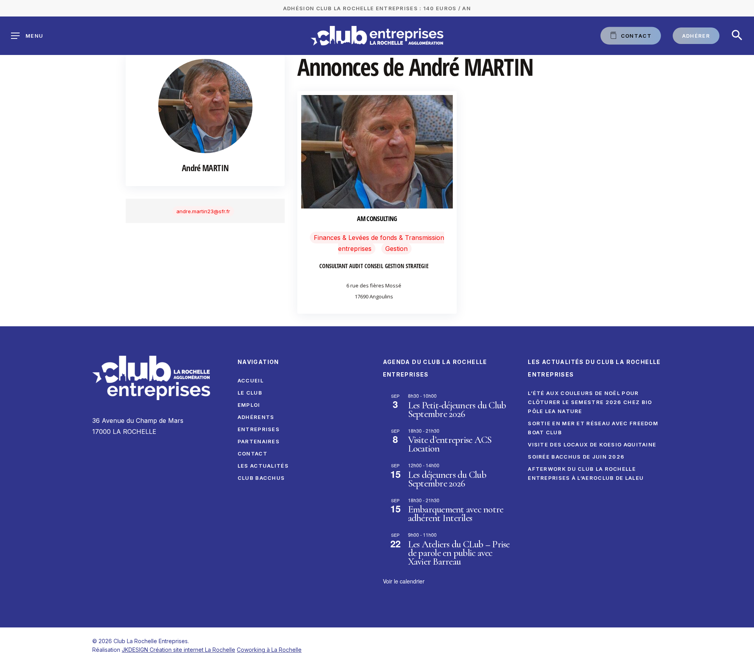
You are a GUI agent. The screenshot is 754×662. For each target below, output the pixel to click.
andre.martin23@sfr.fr (203, 211)
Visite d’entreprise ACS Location (450, 444)
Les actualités (263, 466)
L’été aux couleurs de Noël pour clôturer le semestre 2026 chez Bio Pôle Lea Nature (590, 402)
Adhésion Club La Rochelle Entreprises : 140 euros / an (377, 8)
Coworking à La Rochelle (269, 649)
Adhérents (256, 417)
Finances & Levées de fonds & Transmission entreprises (379, 243)
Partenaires (259, 441)
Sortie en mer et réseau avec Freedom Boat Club (593, 427)
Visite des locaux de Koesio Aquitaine (592, 444)
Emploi (249, 405)
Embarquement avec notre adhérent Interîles (455, 513)
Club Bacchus (261, 478)
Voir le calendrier (404, 581)
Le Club (250, 393)
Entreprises (259, 429)
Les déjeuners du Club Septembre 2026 (447, 479)
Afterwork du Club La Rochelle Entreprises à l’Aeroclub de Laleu (586, 473)
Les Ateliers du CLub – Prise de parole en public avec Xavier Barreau (459, 552)
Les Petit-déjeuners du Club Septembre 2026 (457, 409)
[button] (737, 35)
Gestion (396, 248)
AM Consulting (377, 218)
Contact (252, 453)
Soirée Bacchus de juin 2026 (576, 457)
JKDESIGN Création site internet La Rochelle (178, 649)
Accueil (251, 380)
